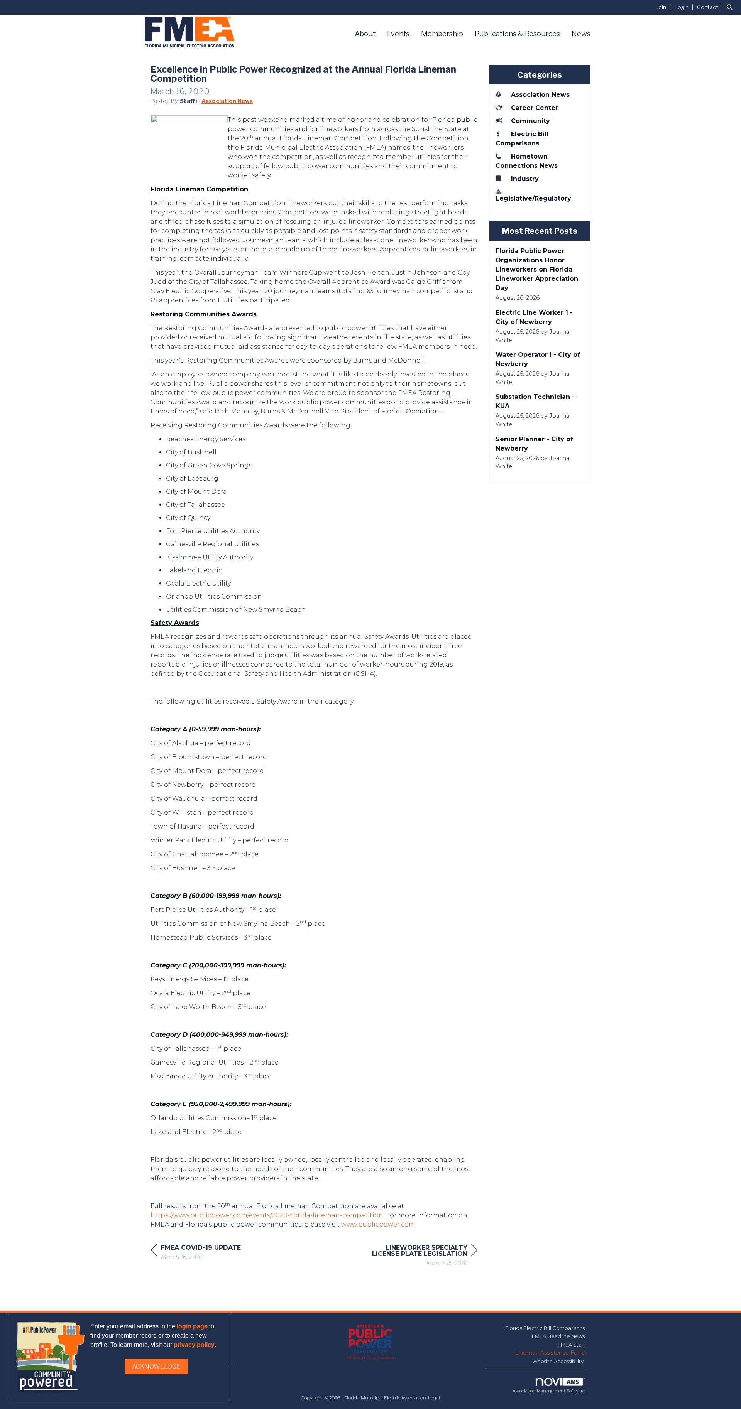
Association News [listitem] (540, 94)
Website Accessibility (558, 1361)
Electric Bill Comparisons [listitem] (522, 138)
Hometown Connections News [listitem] (527, 161)
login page (192, 1326)
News (581, 33)
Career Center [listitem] (534, 107)
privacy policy (194, 1345)
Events (398, 33)
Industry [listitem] (525, 178)
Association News (227, 101)
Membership (442, 33)
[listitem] (664, 7)
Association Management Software (549, 1391)
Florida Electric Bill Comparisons (545, 1328)
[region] (420, 1256)
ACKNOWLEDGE (156, 1366)
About (365, 33)
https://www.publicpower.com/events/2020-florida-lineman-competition (267, 1215)
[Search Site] (731, 7)
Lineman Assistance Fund (550, 1352)
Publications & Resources (517, 33)
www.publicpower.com (378, 1224)
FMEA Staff (571, 1345)
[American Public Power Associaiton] (371, 1339)
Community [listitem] (530, 121)
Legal (434, 1398)
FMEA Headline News (558, 1336)
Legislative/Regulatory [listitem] (533, 198)
